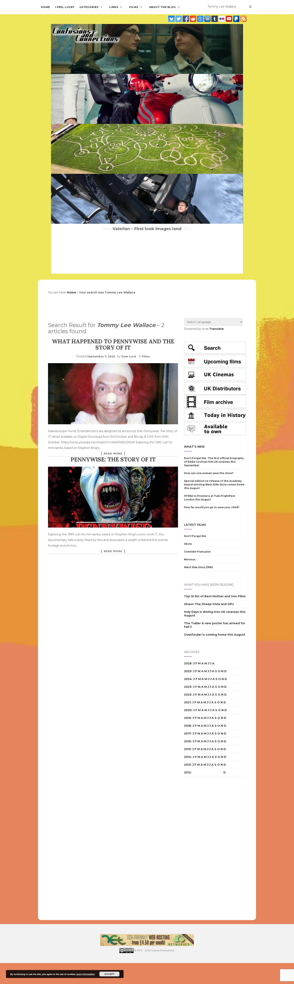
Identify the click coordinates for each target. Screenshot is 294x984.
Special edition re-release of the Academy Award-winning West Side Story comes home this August (214, 484)
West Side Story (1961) (198, 567)
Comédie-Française (197, 551)
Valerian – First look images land (147, 228)
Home (45, 7)
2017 (187, 733)
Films (133, 7)
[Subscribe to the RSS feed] (243, 18)
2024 (188, 679)
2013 (187, 764)
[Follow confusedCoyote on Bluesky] (171, 18)
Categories (88, 7)
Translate (216, 329)
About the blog (162, 7)
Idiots (188, 543)
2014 (187, 757)
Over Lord (128, 356)
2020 (188, 710)
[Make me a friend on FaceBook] (186, 18)
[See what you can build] (200, 18)
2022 (187, 694)
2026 (188, 663)
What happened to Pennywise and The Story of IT (113, 344)
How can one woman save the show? (208, 473)
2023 (187, 687)
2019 (187, 718)
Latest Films (195, 525)
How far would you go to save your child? (211, 507)
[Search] (250, 7)
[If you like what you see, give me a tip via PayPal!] (236, 18)
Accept (109, 974)
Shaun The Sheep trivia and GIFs (209, 604)
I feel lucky (64, 7)
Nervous (189, 559)
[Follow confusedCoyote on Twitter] (179, 18)
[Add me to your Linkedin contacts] (207, 18)
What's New (194, 446)
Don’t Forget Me (195, 536)
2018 (187, 726)
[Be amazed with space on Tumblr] (215, 18)
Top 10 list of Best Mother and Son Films (215, 596)
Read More (113, 453)
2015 (187, 749)
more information (85, 974)
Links (113, 7)
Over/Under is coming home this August (214, 634)
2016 (187, 741)
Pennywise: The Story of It (113, 459)
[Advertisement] (200, 848)
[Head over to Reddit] (193, 18)
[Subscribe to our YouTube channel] (229, 18)
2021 (187, 702)
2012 (187, 772)
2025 (187, 671)
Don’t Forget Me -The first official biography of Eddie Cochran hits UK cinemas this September (214, 462)
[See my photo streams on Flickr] (222, 18)
